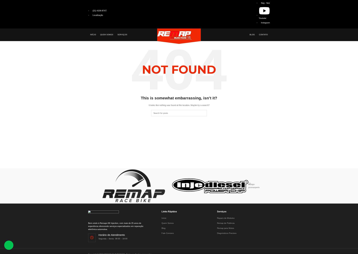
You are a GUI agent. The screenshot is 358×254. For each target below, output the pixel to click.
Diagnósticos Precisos (226, 233)
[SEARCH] (204, 113)
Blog (252, 35)
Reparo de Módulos (226, 218)
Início (93, 35)
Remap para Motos (225, 228)
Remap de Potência (226, 223)
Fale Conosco (168, 233)
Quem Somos (106, 35)
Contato (263, 35)
